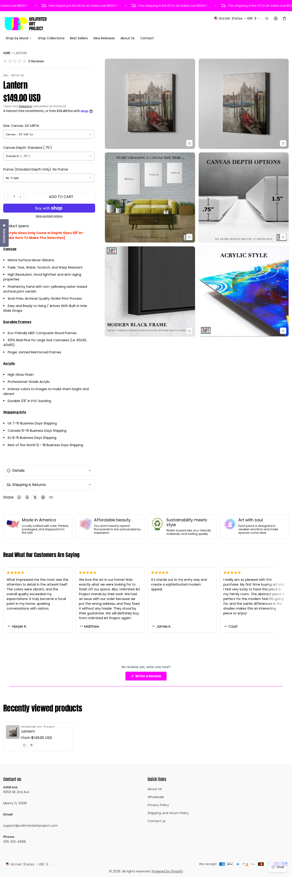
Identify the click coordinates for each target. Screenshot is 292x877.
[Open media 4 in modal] (150, 197)
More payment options (49, 216)
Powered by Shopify (167, 871)
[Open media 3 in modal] (244, 104)
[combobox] (48, 134)
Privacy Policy (158, 805)
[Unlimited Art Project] (25, 23)
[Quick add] (31, 745)
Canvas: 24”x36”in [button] (19, 134)
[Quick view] (24, 745)
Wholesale (156, 797)
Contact (147, 38)
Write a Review (149, 677)
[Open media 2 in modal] (150, 104)
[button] (267, 18)
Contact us (157, 821)
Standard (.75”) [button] (18, 156)
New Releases (104, 38)
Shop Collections (51, 38)
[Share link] (51, 497)
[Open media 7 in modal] (244, 291)
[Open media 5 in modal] (244, 197)
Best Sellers (79, 38)
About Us (127, 38)
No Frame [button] (12, 178)
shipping (25, 106)
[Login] (275, 18)
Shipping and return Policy (168, 813)
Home (6, 53)
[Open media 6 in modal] (150, 291)
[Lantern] (37, 737)
